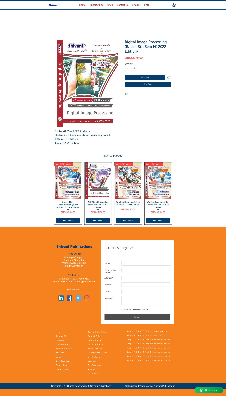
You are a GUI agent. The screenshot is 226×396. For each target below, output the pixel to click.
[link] (173, 5)
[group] (113, 193)
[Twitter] (78, 298)
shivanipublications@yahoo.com (78, 281)
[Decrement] (126, 68)
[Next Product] (175, 193)
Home (58, 30)
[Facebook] (69, 298)
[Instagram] (86, 298)
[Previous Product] (50, 193)
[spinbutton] (130, 68)
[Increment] (134, 68)
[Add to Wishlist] (168, 77)
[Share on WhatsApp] (126, 94)
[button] (110, 5)
